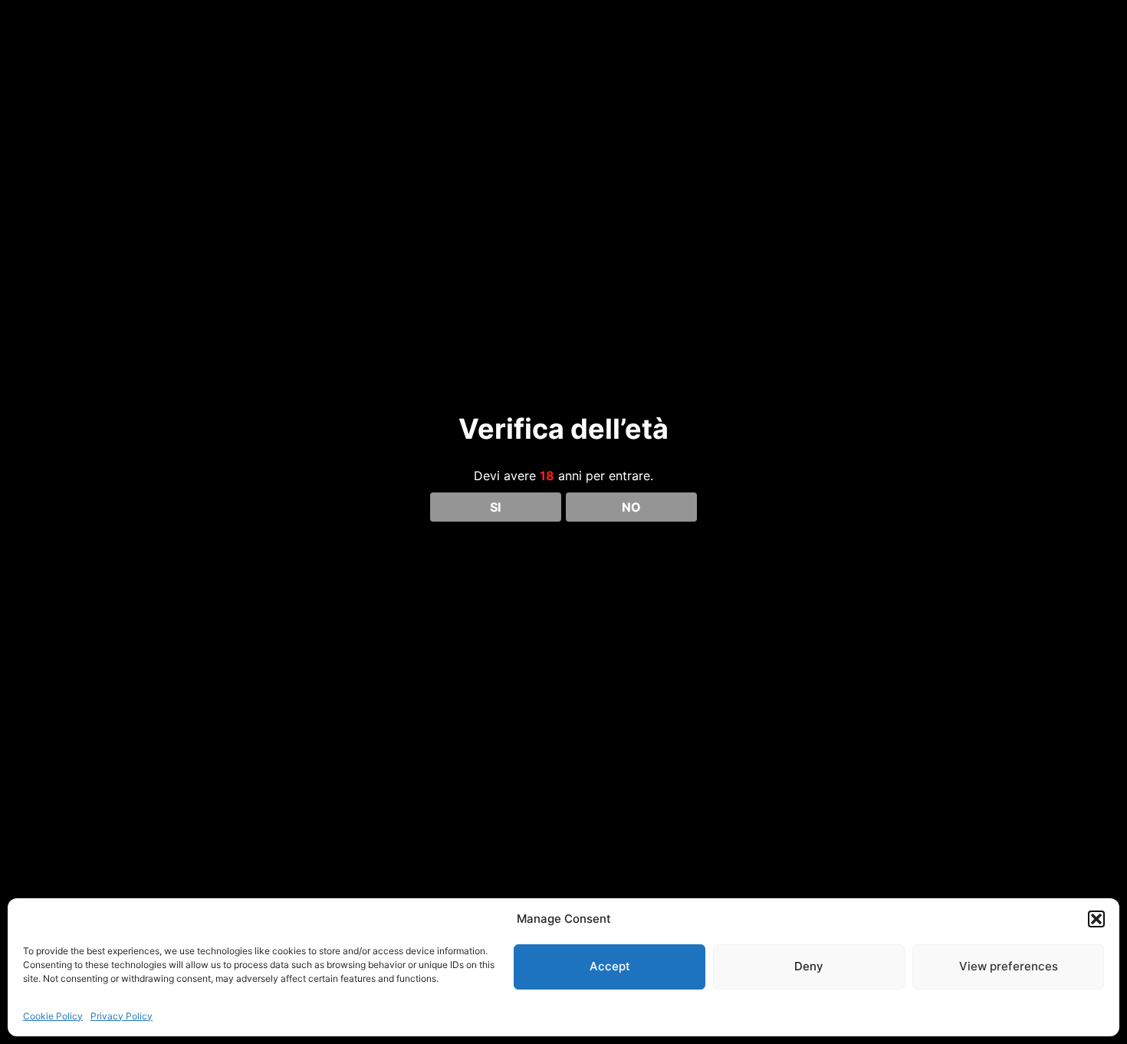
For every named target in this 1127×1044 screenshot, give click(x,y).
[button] (1096, 919)
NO (631, 507)
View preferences (1008, 966)
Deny (808, 966)
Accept (610, 966)
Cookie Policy (53, 1016)
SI (495, 507)
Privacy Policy (121, 1016)
